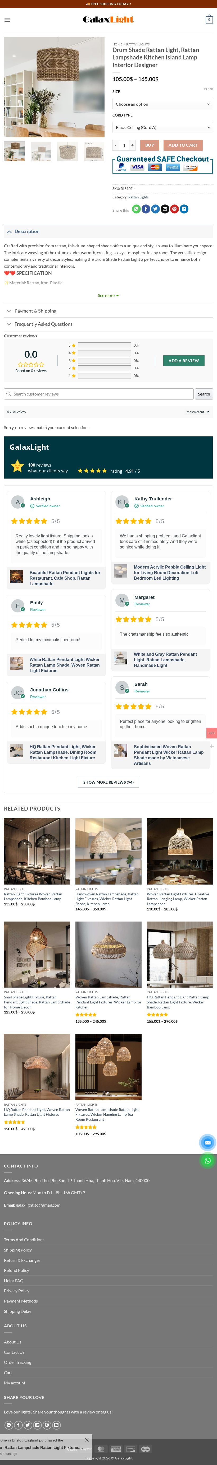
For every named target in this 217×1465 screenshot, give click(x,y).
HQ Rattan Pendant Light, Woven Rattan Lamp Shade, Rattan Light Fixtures (37, 1112)
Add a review (184, 360)
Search (204, 393)
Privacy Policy (16, 1290)
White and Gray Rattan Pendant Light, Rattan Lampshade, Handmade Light (165, 660)
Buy (149, 145)
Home (117, 44)
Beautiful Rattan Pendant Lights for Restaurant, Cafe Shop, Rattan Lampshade (65, 578)
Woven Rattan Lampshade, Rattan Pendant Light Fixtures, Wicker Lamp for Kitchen (108, 1002)
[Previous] (12, 87)
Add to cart (183, 145)
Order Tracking (17, 1362)
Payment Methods (21, 1300)
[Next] (96, 87)
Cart (8, 1372)
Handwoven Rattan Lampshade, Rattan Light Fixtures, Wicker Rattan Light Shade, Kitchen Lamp (107, 899)
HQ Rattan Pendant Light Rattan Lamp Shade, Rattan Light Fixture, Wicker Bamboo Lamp (178, 1002)
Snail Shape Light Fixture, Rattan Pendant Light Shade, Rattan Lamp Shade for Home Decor (37, 1002)
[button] (7, 19)
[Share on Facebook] (146, 208)
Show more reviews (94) (108, 782)
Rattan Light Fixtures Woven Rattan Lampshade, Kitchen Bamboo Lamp (33, 896)
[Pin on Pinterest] (174, 208)
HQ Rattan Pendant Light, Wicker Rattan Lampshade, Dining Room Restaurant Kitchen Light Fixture (63, 752)
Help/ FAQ (14, 1280)
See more (106, 295)
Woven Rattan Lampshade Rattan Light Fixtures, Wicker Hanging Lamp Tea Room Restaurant (107, 1114)
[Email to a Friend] (165, 208)
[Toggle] (9, 231)
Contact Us (14, 1352)
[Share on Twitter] (155, 208)
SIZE (116, 92)
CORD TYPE (122, 115)
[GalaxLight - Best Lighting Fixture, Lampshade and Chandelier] (108, 19)
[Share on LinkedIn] (184, 208)
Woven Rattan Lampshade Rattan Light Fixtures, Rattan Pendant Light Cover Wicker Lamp (82, 1447)
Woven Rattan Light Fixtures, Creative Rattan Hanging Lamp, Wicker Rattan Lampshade (178, 899)
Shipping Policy (18, 1249)
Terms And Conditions (24, 1239)
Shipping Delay (17, 1311)
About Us (12, 1341)
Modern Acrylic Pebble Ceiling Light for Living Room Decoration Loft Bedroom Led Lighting (170, 572)
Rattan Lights (138, 44)
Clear (208, 89)
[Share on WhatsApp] (136, 208)
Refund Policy (16, 1270)
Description (27, 231)
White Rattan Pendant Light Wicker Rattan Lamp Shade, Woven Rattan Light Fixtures (65, 665)
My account (14, 1382)
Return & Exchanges (22, 1260)
